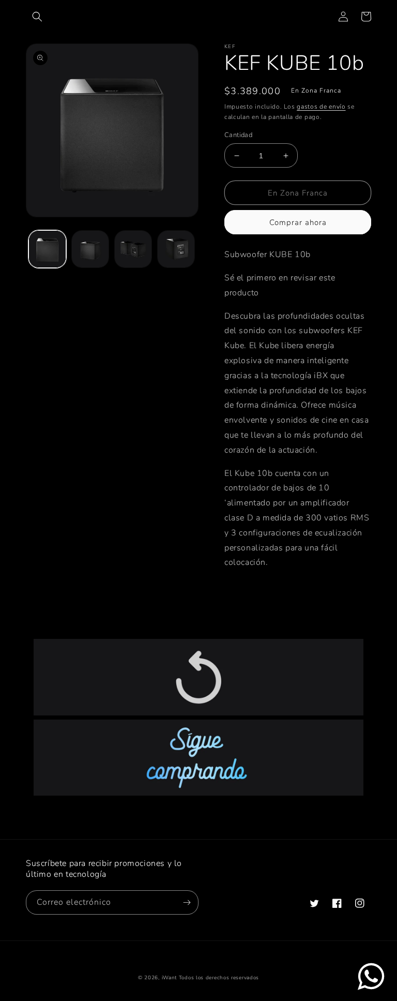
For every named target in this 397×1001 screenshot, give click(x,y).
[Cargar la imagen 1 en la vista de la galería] (47, 249)
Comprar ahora (298, 222)
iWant (169, 977)
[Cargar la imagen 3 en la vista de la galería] (133, 249)
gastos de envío (321, 106)
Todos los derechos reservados (219, 977)
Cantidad (238, 135)
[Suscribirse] (186, 902)
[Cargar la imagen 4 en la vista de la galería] (176, 249)
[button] (37, 16)
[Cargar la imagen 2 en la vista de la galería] (90, 249)
